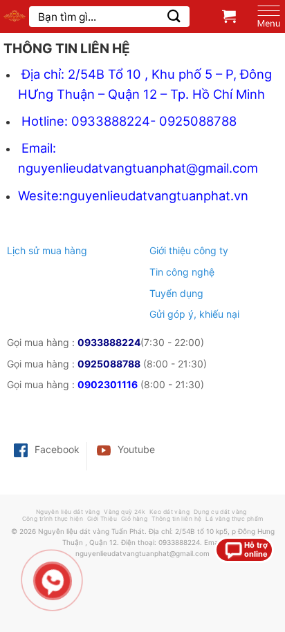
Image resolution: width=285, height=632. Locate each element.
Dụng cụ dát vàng (220, 511)
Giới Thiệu (102, 518)
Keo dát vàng (169, 511)
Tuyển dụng (176, 293)
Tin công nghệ (181, 272)
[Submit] (173, 16)
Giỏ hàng (134, 518)
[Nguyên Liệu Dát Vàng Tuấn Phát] (14, 17)
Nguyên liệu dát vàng (68, 511)
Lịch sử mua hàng (47, 250)
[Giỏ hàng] (229, 16)
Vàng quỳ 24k (124, 511)
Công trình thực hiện (53, 518)
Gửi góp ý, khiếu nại (194, 314)
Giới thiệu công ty (188, 250)
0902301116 (107, 384)
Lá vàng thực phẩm (234, 518)
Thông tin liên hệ (176, 518)
